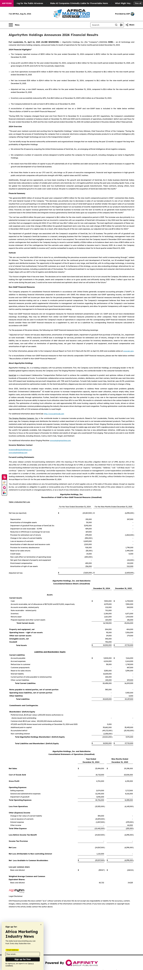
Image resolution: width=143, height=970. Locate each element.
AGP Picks (7, 3)
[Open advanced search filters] (121, 24)
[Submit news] (4, 477)
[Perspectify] (4, 482)
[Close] (41, 925)
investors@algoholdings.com (20, 450)
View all (138, 3)
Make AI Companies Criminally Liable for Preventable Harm (79, 3)
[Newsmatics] (4, 492)
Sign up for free (23, 959)
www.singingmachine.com (60, 440)
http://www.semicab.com (54, 414)
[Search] (116, 24)
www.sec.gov (128, 351)
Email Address (12, 950)
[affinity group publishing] (4, 487)
